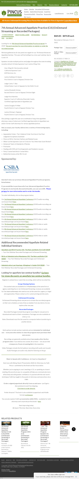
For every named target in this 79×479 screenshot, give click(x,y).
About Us (39, 5)
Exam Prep (47, 12)
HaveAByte (12, 471)
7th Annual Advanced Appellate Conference (18, 224)
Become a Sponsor (54, 5)
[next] (77, 439)
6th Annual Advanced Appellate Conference (18, 219)
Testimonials (35, 35)
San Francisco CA (67, 70)
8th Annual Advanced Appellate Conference (18, 229)
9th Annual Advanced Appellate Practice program (28, 43)
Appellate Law (64, 61)
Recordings (63, 65)
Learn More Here (70, 20)
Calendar (31, 9)
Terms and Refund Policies (23, 5)
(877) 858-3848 (73, 5)
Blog (34, 5)
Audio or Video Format (58, 52)
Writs (61, 66)
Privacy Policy (5, 469)
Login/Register (59, 13)
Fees (3, 38)
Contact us (32, 460)
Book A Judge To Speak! (67, 460)
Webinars (56, 66)
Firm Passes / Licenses (53, 460)
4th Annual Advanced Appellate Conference (18, 209)
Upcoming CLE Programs (42, 9)
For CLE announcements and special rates (19, 1)
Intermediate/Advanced (69, 62)
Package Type (58, 47)
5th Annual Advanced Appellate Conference (18, 214)
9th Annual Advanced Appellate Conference (18, 235)
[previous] (1, 439)
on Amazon (29, 395)
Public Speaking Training (8, 462)
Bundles (26, 12)
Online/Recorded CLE (67, 64)
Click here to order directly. (26, 388)
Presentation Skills (29, 14)
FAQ (46, 5)
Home (26, 9)
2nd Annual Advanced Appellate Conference (18, 199)
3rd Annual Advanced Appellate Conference (18, 204)
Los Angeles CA (67, 69)
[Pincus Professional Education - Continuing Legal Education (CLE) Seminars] (11, 12)
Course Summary (7, 35)
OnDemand (57, 64)
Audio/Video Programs (36, 12)
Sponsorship (47, 14)
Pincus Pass (39, 14)
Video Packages (71, 65)
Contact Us (64, 5)
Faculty (44, 35)
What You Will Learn (22, 35)
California (60, 69)
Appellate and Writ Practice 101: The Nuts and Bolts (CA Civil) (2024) (25, 250)
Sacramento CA (58, 70)
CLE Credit (9, 38)
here (5, 191)
